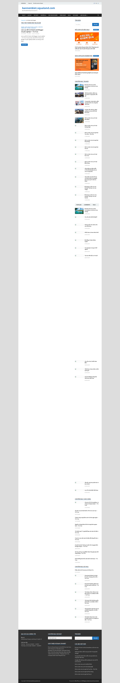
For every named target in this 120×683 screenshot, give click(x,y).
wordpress (33, 28)
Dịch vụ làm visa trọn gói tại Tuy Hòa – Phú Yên (91, 133)
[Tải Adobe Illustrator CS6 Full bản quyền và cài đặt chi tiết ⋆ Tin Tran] (79, 617)
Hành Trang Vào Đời (29, 27)
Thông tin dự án (64, 653)
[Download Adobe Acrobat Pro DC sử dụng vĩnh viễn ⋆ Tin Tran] (79, 575)
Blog (69, 15)
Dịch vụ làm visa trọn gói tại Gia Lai (83, 674)
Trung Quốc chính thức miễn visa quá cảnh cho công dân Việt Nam (92, 103)
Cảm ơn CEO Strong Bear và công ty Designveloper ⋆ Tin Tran (92, 504)
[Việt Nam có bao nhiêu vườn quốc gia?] (79, 369)
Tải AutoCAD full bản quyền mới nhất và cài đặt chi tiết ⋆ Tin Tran (92, 602)
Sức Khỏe (75, 15)
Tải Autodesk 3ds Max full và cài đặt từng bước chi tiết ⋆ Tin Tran (92, 610)
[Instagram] (98, 3)
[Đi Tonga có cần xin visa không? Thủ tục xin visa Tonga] (79, 186)
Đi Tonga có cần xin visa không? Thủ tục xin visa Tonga (90, 188)
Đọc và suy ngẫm (52, 15)
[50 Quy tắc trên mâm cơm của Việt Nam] (79, 224)
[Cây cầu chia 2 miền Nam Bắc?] (79, 361)
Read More (24, 44)
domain (22, 27)
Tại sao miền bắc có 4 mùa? (91, 255)
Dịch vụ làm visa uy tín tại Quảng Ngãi (84, 666)
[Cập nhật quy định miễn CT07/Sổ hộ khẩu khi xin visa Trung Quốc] (79, 168)
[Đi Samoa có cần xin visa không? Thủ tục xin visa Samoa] (79, 195)
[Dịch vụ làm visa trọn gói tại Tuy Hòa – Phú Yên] (79, 132)
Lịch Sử (29, 15)
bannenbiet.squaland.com (38, 8)
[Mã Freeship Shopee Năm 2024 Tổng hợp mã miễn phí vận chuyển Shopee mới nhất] (87, 38)
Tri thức (36, 15)
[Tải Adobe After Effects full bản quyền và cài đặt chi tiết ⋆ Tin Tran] (79, 592)
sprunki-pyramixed (94, 680)
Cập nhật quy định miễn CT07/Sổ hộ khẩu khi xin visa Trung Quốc (91, 170)
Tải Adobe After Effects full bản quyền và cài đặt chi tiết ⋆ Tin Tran (91, 593)
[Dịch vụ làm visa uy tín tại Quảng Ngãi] (79, 125)
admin (29, 33)
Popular (78, 204)
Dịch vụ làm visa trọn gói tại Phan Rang (84, 671)
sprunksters (87, 680)
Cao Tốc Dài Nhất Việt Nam (91, 490)
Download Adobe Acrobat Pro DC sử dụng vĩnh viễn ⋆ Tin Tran (91, 577)
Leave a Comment (35, 33)
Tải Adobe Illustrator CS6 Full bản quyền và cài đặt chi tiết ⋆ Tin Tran (91, 618)
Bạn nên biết (67, 652)
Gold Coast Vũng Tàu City (59, 655)
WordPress (77, 680)
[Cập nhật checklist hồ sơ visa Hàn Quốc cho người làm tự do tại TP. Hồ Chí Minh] (79, 177)
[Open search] (98, 15)
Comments (87, 204)
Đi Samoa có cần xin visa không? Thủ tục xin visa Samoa (91, 196)
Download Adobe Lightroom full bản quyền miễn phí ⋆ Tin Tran (92, 585)
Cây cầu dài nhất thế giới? (91, 217)
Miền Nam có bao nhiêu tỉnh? (92, 232)
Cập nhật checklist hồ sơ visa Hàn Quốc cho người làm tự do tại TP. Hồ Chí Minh (91, 179)
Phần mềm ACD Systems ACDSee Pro (84, 570)
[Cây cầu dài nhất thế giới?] (79, 217)
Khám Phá (40, 27)
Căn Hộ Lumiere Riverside (57, 652)
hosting (36, 27)
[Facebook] (94, 3)
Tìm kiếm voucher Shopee (38, 3)
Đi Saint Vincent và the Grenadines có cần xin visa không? (91, 86)
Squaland (50, 650)
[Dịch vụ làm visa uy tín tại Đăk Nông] (79, 161)
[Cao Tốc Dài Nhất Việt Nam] (79, 490)
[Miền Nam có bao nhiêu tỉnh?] (79, 232)
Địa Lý (23, 15)
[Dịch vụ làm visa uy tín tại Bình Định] (79, 118)
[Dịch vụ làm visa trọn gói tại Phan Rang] (79, 140)
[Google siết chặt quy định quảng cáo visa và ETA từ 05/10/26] (79, 109)
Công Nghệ (63, 15)
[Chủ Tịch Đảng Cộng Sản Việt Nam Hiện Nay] (79, 376)
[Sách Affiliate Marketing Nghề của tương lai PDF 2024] (87, 64)
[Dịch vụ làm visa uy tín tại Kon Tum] (79, 154)
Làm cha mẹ (83, 15)
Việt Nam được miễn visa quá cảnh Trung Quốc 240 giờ (91, 94)
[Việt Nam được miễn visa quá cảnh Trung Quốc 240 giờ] (79, 93)
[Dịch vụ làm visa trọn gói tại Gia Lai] (79, 147)
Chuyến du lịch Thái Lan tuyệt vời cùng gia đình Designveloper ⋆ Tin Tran (86, 545)
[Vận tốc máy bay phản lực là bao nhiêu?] (79, 482)
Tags (94, 204)
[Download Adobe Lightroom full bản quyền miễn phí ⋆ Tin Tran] (79, 583)
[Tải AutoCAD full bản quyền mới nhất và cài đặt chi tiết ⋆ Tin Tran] (79, 600)
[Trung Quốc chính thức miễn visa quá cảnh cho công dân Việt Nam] (79, 101)
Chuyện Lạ (43, 15)
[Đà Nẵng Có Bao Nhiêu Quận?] (79, 240)
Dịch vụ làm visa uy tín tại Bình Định (83, 664)
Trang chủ (30, 3)
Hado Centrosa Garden (54, 653)
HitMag (83, 680)
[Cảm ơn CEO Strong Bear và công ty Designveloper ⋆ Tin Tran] (79, 502)
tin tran (28, 28)
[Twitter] (96, 3)
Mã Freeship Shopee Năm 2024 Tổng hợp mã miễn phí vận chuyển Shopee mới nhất (86, 47)
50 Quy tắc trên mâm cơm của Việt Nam (91, 225)
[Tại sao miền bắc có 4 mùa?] (79, 255)
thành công (23, 28)
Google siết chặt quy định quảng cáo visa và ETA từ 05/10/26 (91, 111)
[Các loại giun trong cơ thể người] (79, 248)
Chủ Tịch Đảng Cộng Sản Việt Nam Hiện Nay (91, 377)
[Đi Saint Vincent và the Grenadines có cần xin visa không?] (79, 84)
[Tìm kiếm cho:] (87, 24)
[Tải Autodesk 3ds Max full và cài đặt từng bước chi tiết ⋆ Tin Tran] (79, 608)
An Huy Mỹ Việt (57, 650)
